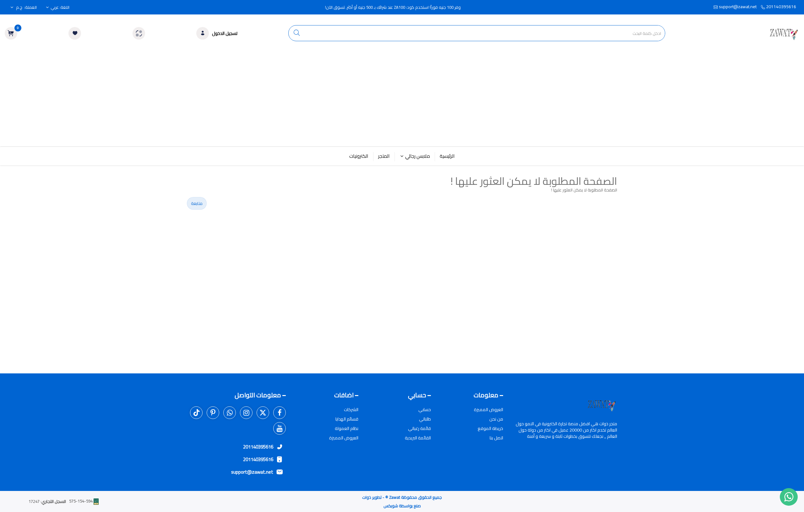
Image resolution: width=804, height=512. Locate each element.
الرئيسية (447, 156)
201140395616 (780, 7)
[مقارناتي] (139, 33)
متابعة (197, 203)
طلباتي (425, 419)
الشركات (351, 409)
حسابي (424, 409)
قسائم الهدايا (346, 419)
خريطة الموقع (490, 428)
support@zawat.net (738, 7)
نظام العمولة (346, 428)
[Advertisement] (402, 99)
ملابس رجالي (417, 156)
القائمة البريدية (418, 438)
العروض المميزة (488, 409)
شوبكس (390, 505)
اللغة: (60, 7)
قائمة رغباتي (419, 428)
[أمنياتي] (74, 33)
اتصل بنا (496, 438)
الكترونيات (358, 156)
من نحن (496, 419)
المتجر (384, 156)
